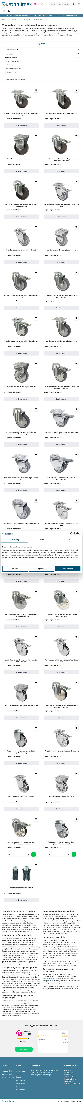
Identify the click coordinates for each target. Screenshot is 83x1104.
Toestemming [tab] (14, 539)
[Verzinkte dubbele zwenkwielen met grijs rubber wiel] (21, 463)
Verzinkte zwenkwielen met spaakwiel (21, 796)
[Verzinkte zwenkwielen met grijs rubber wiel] (21, 235)
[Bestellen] (33, 854)
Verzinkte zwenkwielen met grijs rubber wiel (21, 250)
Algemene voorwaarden (20, 1088)
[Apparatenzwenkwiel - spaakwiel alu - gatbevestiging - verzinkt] (21, 828)
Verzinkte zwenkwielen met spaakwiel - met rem (62, 751)
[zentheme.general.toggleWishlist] (36, 90)
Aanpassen (40, 569)
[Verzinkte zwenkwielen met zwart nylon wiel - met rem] (21, 99)
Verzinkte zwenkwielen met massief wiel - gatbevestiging (21, 752)
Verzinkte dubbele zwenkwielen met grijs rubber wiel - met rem (62, 433)
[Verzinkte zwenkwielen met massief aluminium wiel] (61, 645)
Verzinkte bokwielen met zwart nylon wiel (21, 159)
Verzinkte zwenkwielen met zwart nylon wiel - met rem (21, 114)
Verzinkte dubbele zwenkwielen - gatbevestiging (21, 523)
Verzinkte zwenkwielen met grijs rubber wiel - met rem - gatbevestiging (61, 387)
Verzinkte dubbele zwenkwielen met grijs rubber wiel (21, 478)
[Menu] (79, 4)
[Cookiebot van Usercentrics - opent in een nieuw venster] (72, 533)
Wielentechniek (7, 1074)
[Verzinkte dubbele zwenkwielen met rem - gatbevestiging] (61, 463)
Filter (43, 43)
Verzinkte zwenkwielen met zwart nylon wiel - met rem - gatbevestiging (61, 160)
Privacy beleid (21, 1083)
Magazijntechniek (8, 1077)
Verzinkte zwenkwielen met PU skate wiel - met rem (61, 524)
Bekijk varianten (21, 126)
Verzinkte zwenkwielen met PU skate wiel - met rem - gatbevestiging (21, 615)
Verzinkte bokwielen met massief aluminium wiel (21, 705)
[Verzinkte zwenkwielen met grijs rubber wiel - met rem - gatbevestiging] (61, 372)
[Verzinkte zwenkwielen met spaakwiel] (21, 782)
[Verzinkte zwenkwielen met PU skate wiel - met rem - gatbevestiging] (21, 600)
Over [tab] (68, 539)
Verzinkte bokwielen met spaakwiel (61, 796)
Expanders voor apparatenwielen (21, 887)
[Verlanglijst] (4, 11)
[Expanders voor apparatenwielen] (21, 873)
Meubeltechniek (7, 1071)
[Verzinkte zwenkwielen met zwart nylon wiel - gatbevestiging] (21, 190)
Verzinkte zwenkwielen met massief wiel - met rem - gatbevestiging (61, 706)
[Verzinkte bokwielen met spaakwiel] (61, 782)
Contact (18, 1077)
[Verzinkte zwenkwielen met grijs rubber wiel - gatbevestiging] (61, 281)
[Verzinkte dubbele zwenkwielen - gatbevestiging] (21, 509)
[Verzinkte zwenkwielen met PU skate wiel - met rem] (61, 509)
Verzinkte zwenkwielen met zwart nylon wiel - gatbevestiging (21, 205)
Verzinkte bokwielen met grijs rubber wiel (61, 250)
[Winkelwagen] (13, 11)
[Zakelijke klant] (9, 11)
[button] (78, 49)
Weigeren (15, 569)
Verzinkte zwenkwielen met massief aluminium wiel (61, 661)
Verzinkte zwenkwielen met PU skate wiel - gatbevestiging (62, 615)
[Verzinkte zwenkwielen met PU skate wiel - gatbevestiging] (61, 600)
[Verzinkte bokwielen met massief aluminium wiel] (21, 691)
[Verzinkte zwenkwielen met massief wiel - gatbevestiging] (21, 736)
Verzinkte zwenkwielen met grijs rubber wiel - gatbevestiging (62, 296)
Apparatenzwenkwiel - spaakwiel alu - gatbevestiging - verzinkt (21, 843)
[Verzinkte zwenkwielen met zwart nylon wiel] (61, 99)
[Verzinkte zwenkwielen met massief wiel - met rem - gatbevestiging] (61, 691)
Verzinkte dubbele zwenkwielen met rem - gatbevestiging (62, 478)
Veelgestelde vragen (20, 1072)
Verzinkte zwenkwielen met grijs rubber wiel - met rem (61, 205)
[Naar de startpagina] (17, 4)
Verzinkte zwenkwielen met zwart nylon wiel (61, 113)
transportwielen (48, 981)
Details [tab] (41, 539)
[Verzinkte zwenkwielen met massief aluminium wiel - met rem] (21, 645)
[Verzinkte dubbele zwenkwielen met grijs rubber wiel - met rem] (61, 418)
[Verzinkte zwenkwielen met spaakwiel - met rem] (61, 736)
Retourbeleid (20, 1080)
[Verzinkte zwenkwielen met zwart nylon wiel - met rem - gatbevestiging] (61, 144)
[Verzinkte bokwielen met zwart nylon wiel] (21, 144)
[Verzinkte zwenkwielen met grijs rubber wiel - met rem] (61, 190)
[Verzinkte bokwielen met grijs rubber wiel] (61, 235)
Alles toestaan (68, 569)
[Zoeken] (74, 4)
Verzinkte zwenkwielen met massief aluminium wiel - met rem (21, 661)
